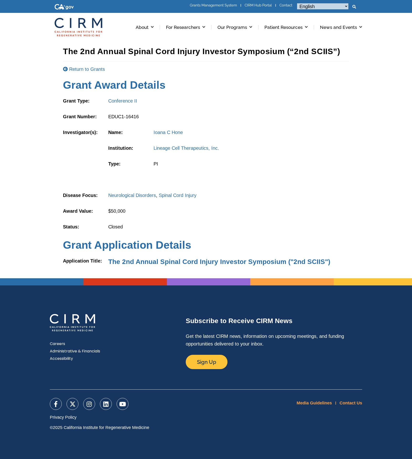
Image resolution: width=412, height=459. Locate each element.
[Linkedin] (106, 404)
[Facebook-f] (56, 404)
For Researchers (183, 27)
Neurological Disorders (132, 195)
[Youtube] (123, 404)
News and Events (338, 27)
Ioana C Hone (168, 132)
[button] (354, 7)
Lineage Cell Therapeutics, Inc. (186, 148)
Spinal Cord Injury (177, 195)
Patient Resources (283, 27)
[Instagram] (89, 404)
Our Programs (232, 27)
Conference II (122, 100)
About (142, 27)
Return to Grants (86, 69)
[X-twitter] (72, 404)
